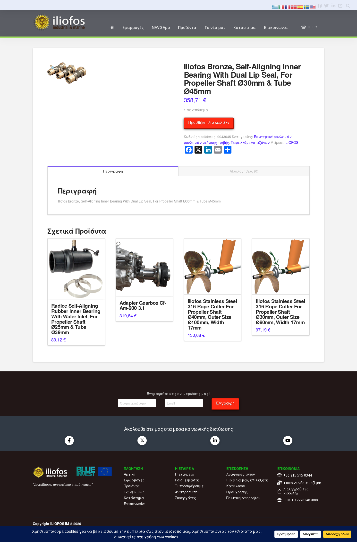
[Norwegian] (294, 6)
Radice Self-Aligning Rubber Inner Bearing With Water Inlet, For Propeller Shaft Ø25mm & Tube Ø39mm (76, 319)
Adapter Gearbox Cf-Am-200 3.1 (142, 305)
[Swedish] (307, 6)
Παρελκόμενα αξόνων (250, 142)
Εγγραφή (225, 403)
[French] (288, 6)
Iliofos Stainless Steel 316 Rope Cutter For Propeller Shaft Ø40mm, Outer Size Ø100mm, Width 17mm (212, 314)
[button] (53, 68)
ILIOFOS (291, 142)
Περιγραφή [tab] (113, 171)
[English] (313, 6)
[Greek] (275, 6)
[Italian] (281, 6)
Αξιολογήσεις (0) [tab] (244, 171)
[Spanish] (300, 6)
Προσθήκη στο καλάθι (208, 122)
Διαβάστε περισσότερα (76, 291)
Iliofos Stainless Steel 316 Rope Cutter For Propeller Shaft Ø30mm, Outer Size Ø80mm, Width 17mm (280, 311)
